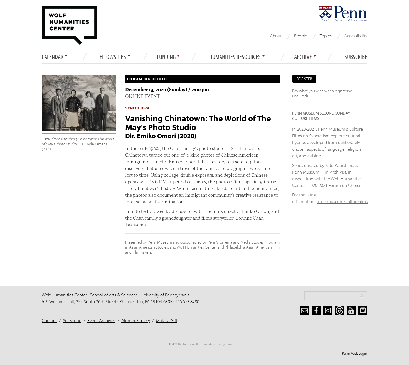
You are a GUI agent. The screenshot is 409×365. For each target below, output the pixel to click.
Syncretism (137, 108)
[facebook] (316, 310)
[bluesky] (362, 310)
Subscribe (355, 56)
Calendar (53, 56)
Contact (49, 320)
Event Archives (101, 320)
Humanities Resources (235, 56)
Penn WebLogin (354, 353)
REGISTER (304, 78)
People (300, 35)
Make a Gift (166, 320)
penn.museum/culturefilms (342, 201)
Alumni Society (135, 320)
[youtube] (351, 310)
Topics (326, 35)
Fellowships (112, 56)
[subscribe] (304, 310)
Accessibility (355, 35)
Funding (167, 56)
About (276, 35)
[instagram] (327, 310)
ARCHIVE (303, 56)
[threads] (339, 310)
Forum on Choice (148, 78)
